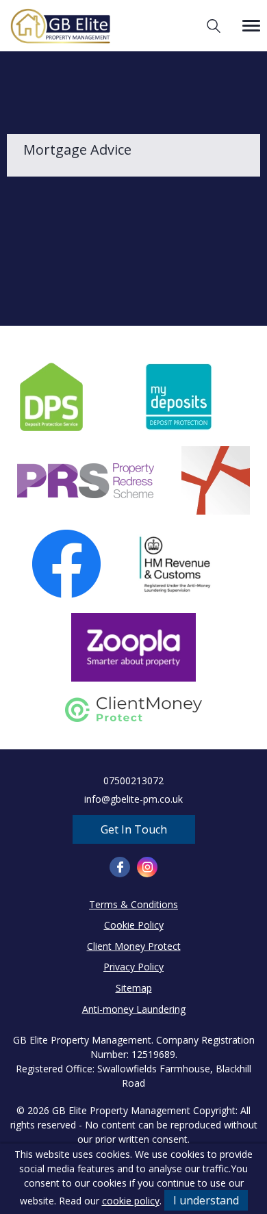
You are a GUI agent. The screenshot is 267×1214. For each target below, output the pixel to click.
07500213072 (133, 780)
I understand (206, 1200)
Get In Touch (134, 829)
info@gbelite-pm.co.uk (133, 798)
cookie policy (131, 1200)
